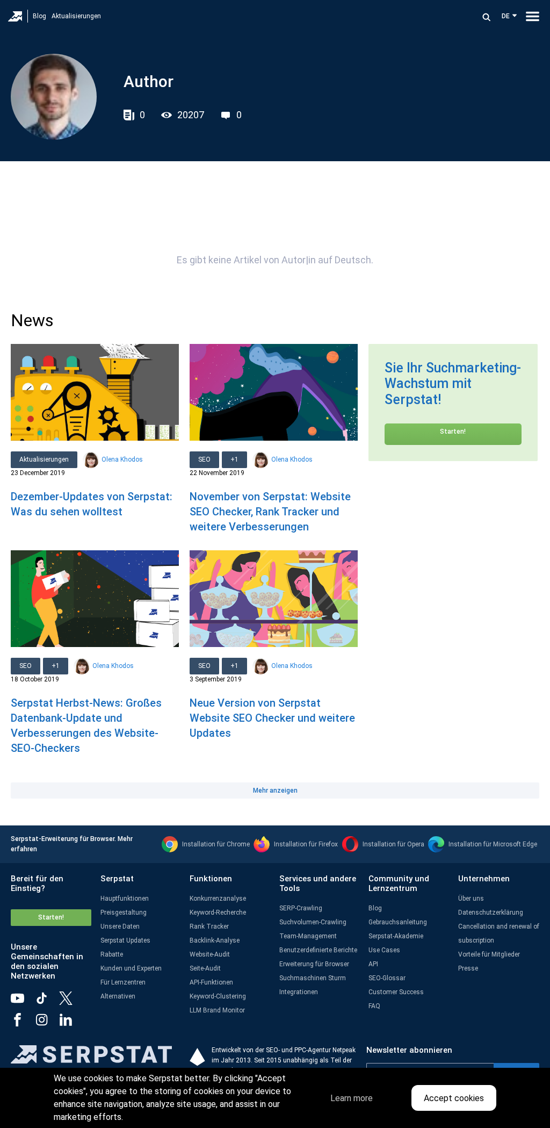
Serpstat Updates (125, 940)
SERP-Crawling (300, 908)
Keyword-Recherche (218, 912)
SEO (204, 459)
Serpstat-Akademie (395, 936)
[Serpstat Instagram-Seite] (47, 1023)
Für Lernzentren (123, 982)
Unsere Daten (120, 926)
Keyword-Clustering (218, 996)
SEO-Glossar (387, 978)
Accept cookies (454, 1098)
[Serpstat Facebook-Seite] (23, 1023)
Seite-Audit (205, 968)
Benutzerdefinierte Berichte (318, 950)
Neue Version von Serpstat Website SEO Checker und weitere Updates (272, 717)
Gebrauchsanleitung (397, 922)
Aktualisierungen (76, 16)
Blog (39, 16)
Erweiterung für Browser (314, 964)
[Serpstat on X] (71, 1002)
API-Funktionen (211, 982)
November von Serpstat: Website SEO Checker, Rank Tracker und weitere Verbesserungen (270, 511)
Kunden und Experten (131, 968)
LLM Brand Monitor (217, 1010)
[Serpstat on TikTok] (47, 1002)
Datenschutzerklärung (490, 912)
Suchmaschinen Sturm (312, 978)
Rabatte (111, 954)
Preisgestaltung (123, 912)
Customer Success (396, 992)
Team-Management (308, 936)
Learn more (351, 1098)
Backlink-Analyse (215, 940)
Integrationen (298, 992)
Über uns (471, 898)
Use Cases (384, 950)
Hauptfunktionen (124, 898)
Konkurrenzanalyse (218, 898)
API (373, 964)
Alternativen (117, 996)
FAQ (374, 1006)
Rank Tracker (209, 926)
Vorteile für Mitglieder (489, 954)
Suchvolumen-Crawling (312, 922)
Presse (468, 968)
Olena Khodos (122, 459)
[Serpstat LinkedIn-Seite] (71, 1023)
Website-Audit (210, 954)
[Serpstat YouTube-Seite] (23, 1002)
